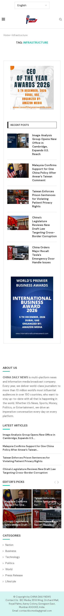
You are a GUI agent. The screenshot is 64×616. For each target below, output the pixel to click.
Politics (9, 563)
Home (7, 35)
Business (10, 551)
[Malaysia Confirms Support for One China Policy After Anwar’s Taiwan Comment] (18, 170)
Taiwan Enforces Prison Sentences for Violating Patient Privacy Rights (43, 199)
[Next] (58, 482)
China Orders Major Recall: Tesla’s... (46, 523)
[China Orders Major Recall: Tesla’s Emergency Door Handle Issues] (18, 253)
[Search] (60, 19)
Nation (9, 545)
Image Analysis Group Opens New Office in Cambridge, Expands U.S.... (29, 436)
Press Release (14, 575)
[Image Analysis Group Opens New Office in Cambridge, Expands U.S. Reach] (18, 141)
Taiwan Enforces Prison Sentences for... (45, 501)
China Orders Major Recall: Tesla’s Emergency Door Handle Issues (43, 255)
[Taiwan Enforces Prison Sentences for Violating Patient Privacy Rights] (18, 197)
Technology (12, 557)
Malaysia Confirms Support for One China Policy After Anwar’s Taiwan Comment (44, 172)
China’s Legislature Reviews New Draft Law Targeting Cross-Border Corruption (44, 227)
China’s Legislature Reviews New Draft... (16, 523)
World (8, 569)
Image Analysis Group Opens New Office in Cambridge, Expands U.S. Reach (44, 145)
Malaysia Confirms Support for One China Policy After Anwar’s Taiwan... (28, 448)
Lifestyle (10, 581)
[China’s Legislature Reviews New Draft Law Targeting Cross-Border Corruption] (18, 223)
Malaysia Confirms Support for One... (15, 503)
